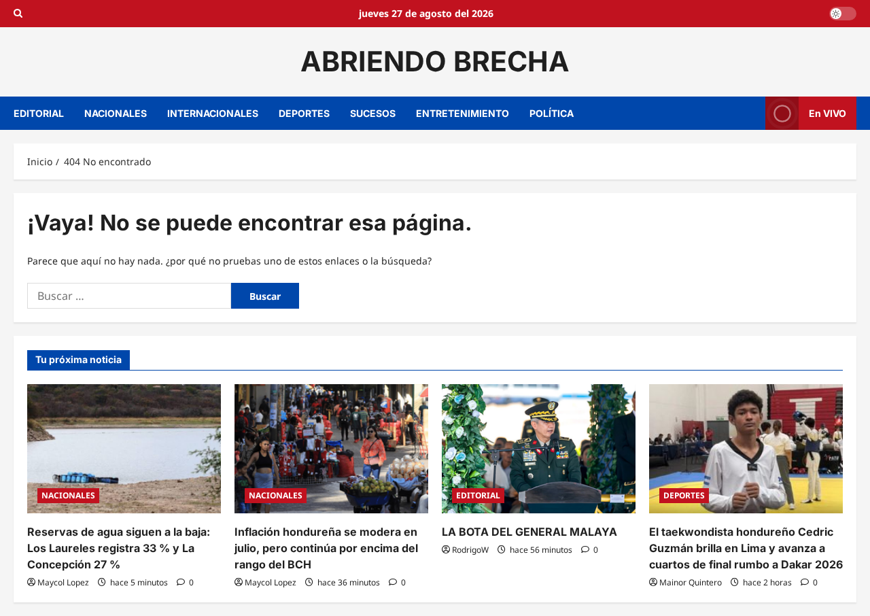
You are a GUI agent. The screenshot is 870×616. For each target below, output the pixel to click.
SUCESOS (373, 113)
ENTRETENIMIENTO (462, 113)
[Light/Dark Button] (842, 13)
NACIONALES (115, 113)
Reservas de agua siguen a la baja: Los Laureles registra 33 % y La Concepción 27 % (118, 548)
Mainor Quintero (690, 582)
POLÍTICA (551, 113)
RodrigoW (470, 549)
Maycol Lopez (63, 582)
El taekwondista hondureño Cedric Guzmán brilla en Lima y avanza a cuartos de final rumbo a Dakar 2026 (746, 548)
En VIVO (827, 112)
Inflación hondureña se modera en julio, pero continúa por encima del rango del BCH (326, 548)
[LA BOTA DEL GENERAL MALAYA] (539, 448)
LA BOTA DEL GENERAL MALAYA (529, 531)
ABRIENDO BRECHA (435, 61)
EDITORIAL (39, 113)
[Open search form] (18, 13)
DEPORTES (304, 113)
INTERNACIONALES (212, 113)
